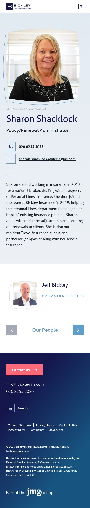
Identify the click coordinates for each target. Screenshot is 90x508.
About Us (18, 109)
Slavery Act (56, 430)
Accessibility (16, 430)
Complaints (36, 430)
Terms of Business (19, 425)
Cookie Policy (68, 425)
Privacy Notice (45, 425)
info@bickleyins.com (25, 384)
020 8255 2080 (20, 391)
